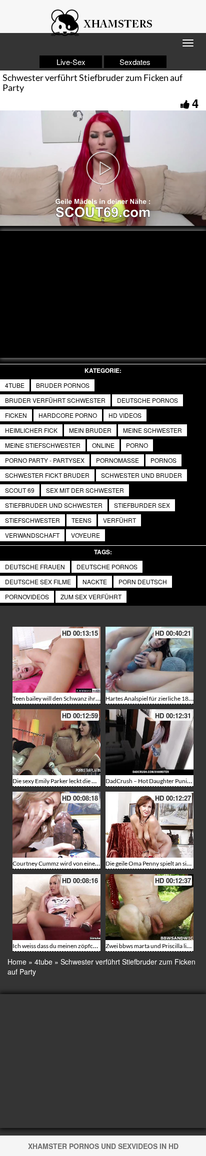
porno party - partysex (44, 460)
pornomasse (117, 460)
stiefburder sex (142, 505)
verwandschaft (32, 535)
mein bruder (90, 430)
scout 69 (19, 490)
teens (82, 520)
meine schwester (152, 430)
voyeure (85, 535)
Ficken (16, 415)
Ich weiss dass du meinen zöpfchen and (63, 946)
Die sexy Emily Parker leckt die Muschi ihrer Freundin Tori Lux (92, 781)
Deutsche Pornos (147, 400)
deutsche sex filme (38, 581)
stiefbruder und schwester (53, 505)
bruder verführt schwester (55, 400)
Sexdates (135, 61)
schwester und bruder (141, 475)
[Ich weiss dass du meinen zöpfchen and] (56, 907)
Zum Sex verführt (91, 596)
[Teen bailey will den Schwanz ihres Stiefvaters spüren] (56, 660)
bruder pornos (63, 385)
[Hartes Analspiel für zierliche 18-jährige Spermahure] (150, 660)
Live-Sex (71, 61)
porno (137, 445)
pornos (163, 460)
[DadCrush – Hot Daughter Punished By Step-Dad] (150, 742)
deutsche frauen (35, 566)
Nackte (94, 581)
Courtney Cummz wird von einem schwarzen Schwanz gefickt (92, 863)
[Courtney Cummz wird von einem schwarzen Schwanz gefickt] (56, 825)
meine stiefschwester (42, 445)
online (103, 445)
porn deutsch (142, 581)
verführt (119, 520)
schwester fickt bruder (47, 475)
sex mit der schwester (85, 490)
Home (17, 962)
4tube (14, 385)
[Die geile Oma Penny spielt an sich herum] (150, 825)
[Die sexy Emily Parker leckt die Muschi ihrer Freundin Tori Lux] (56, 742)
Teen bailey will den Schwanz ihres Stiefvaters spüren (80, 698)
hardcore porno (67, 415)
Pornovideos (27, 596)
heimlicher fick (31, 430)
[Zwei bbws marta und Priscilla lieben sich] (150, 907)
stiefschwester (32, 520)
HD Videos (125, 415)
